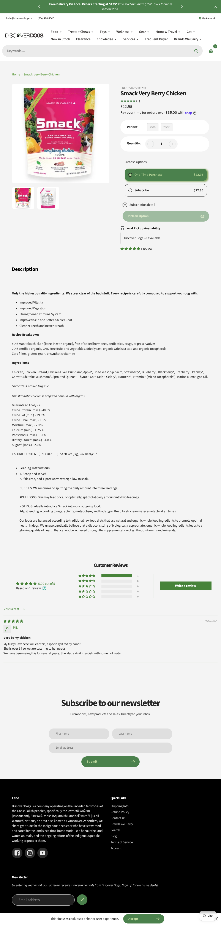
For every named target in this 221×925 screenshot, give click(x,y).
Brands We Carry (121, 824)
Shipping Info (119, 806)
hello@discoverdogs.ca (19, 18)
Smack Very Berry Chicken (42, 74)
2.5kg (166, 127)
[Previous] (39, 7)
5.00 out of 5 (46, 583)
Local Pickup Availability (143, 228)
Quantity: (134, 143)
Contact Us (117, 818)
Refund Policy (119, 812)
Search (115, 830)
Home (16, 74)
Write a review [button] (185, 585)
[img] (13, 621)
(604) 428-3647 (46, 18)
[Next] (182, 7)
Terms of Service (121, 842)
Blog (113, 836)
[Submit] (82, 899)
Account (116, 848)
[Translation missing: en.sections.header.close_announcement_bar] (215, 7)
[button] (130, 248)
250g (153, 127)
